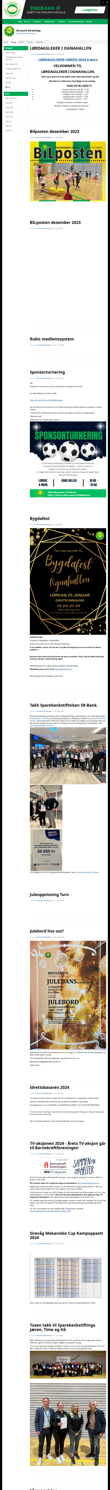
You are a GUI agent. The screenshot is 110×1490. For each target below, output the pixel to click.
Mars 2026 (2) (11, 98)
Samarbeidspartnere (76, 21)
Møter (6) (9, 73)
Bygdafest (40, 518)
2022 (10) (9, 117)
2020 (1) (9, 126)
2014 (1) (9, 130)
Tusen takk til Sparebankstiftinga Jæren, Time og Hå (62, 1327)
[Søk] (103, 2)
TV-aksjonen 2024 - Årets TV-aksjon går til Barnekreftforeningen (68, 1145)
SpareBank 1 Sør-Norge (41, 718)
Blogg (13, 42)
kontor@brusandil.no (63, 669)
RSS (9, 87)
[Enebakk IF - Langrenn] (55, 9)
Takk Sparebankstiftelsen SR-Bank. (64, 705)
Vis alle (8, 82)
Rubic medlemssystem (52, 339)
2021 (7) (9, 121)
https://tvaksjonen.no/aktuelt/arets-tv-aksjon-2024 (50, 1211)
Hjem (20, 21)
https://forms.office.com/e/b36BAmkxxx (46, 400)
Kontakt (89, 21)
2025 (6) (9, 103)
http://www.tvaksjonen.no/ (88, 1183)
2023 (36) (9, 112)
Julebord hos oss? (47, 931)
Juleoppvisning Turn (49, 894)
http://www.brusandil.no (26, 33)
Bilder (21, 42)
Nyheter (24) (11, 78)
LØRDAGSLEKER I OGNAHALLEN (60, 48)
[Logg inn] (107, 2)
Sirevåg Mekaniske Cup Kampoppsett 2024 (66, 1235)
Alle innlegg (10, 52)
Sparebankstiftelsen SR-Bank (41, 725)
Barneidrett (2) (11, 64)
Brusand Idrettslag (44, 54)
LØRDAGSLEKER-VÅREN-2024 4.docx (68, 59)
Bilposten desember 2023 (54, 131)
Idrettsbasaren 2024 (49, 1087)
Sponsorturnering (47, 372)
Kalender (39, 42)
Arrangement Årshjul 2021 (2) (14, 58)
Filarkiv (30, 42)
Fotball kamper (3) (13, 69)
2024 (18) (9, 107)
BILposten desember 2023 (55, 222)
